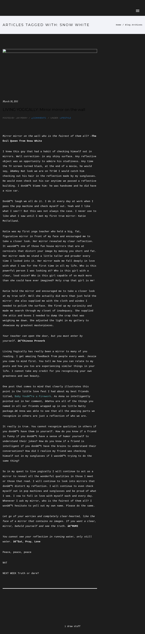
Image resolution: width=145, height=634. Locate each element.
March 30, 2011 (10, 101)
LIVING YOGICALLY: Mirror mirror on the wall (44, 109)
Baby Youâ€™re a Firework (33, 396)
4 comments (38, 118)
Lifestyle (65, 118)
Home (118, 25)
